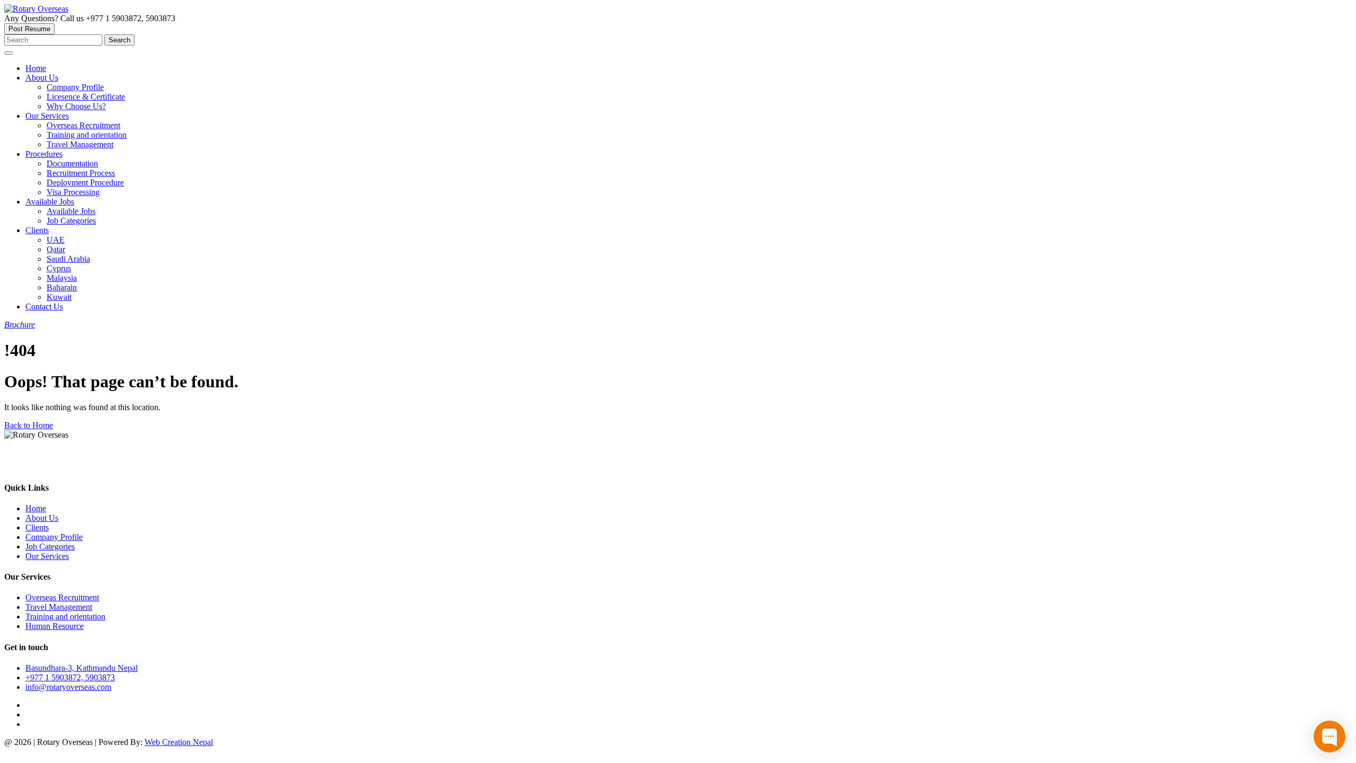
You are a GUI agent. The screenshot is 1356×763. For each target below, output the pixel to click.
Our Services (47, 556)
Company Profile (54, 537)
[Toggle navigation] (8, 53)
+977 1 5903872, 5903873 (70, 677)
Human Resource (54, 626)
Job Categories (50, 546)
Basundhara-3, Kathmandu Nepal (81, 667)
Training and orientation (65, 616)
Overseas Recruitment (62, 597)
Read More (21, 467)
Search (119, 40)
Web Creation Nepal (179, 742)
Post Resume (29, 29)
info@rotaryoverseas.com (68, 686)
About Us (41, 517)
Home (35, 508)
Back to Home (28, 425)
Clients (37, 527)
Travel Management (58, 606)
